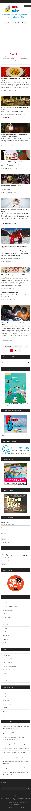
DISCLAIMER (23, 807)
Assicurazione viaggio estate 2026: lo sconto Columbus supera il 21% (14, 738)
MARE (4, 632)
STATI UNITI (6, 700)
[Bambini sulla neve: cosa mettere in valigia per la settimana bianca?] (15, 236)
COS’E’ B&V (24, 806)
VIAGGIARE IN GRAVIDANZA (10, 666)
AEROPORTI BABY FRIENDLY (10, 606)
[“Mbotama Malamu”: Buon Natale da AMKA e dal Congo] (15, 313)
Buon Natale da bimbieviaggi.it (9, 292)
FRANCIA (5, 707)
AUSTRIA (5, 711)
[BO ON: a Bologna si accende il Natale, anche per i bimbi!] (15, 101)
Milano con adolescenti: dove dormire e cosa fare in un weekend (16, 762)
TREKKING (5, 639)
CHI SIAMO (9, 807)
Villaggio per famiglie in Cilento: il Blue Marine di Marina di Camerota (15, 753)
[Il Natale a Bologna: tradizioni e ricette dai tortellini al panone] (15, 72)
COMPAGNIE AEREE (7, 610)
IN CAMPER (5, 613)
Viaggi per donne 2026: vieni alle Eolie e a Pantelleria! (16, 748)
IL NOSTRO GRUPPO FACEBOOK (17, 804)
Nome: (2, 527)
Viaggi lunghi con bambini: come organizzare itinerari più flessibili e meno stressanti (16, 727)
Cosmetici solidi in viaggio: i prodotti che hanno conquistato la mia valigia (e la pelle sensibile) (15, 743)
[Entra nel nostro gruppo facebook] (15, 424)
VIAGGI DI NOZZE (7, 659)
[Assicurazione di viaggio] (15, 449)
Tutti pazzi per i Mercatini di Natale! (11, 185)
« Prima (15, 346)
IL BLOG (5, 673)
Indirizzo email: (5, 522)
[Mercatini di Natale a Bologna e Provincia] (15, 155)
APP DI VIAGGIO (7, 680)
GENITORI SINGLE (7, 662)
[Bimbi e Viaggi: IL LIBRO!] (15, 388)
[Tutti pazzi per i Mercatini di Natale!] (15, 179)
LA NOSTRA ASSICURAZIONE (13, 806)
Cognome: (3, 533)
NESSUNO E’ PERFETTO (8, 677)
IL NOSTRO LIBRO (23, 803)
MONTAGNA (6, 635)
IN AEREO (5, 603)
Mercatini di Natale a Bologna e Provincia (12, 162)
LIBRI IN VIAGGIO (7, 655)
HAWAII (4, 693)
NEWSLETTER (8, 803)
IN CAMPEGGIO (6, 617)
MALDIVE (5, 696)
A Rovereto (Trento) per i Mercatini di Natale (13, 275)
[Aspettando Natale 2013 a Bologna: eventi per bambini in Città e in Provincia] (15, 128)
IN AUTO (5, 628)
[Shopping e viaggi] (15, 503)
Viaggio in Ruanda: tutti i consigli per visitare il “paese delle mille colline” (16, 773)
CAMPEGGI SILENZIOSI (8, 621)
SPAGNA (5, 715)
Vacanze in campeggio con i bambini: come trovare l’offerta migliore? (16, 732)
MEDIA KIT (16, 807)
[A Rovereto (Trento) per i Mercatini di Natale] (15, 270)
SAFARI (4, 642)
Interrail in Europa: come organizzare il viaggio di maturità (15, 767)
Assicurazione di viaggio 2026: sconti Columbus (15, 757)
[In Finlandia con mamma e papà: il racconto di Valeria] (15, 203)
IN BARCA (5, 624)
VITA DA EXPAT (6, 669)
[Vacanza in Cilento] (15, 474)
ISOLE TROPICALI (7, 704)
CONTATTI (15, 803)
